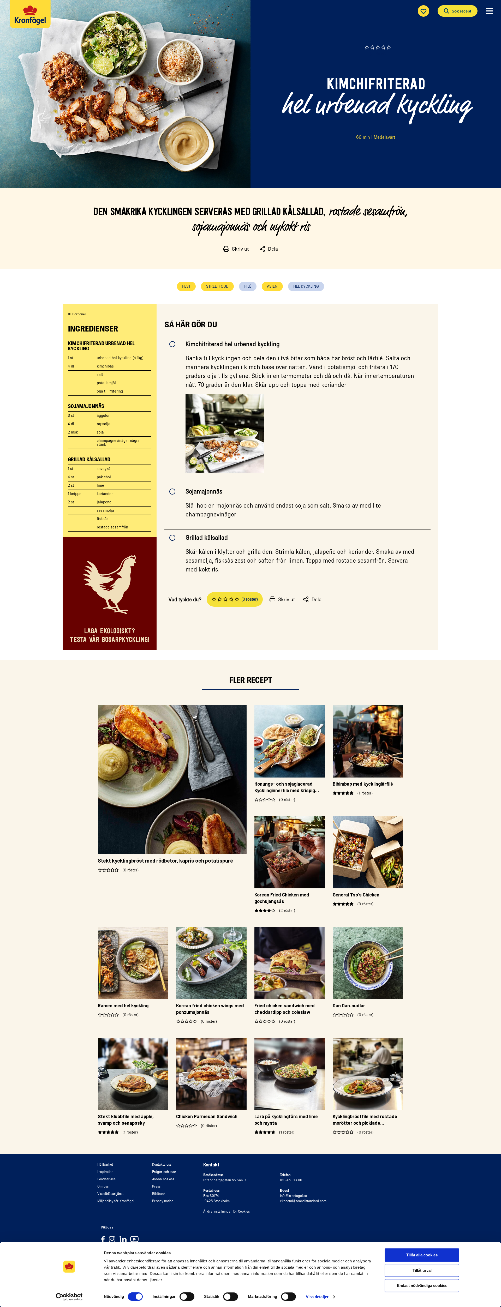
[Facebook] (104, 1239)
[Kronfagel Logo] (31, 17)
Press (156, 1186)
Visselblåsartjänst (110, 1194)
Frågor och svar (164, 1172)
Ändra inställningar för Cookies (226, 1211)
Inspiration (105, 1172)
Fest (186, 286)
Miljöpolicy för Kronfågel (115, 1201)
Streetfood (217, 286)
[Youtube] (135, 1239)
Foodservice (106, 1179)
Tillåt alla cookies (422, 1255)
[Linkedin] (125, 1239)
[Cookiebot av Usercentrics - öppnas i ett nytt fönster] (69, 1297)
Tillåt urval (422, 1270)
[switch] (187, 1296)
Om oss (103, 1186)
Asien (272, 286)
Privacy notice (162, 1201)
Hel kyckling (306, 286)
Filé (247, 286)
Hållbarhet (105, 1164)
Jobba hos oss (163, 1179)
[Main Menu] (489, 11)
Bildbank (158, 1194)
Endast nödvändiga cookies (422, 1285)
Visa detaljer (317, 1296)
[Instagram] (114, 1239)
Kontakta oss (161, 1164)
